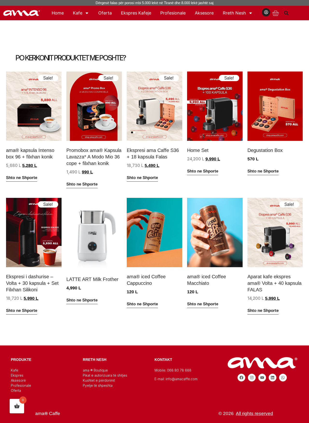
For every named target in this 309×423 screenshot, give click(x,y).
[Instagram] (252, 377)
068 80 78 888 (179, 370)
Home (58, 12)
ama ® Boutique (95, 370)
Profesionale (173, 12)
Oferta (105, 12)
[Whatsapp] (283, 377)
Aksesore (204, 12)
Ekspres (17, 375)
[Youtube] (262, 377)
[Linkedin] (272, 377)
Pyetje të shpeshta (97, 385)
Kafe (77, 12)
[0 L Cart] (275, 13)
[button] (286, 13)
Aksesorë (18, 380)
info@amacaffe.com (181, 379)
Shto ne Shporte (21, 177)
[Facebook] (241, 377)
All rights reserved (254, 413)
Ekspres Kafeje (136, 12)
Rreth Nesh (234, 12)
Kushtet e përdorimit (99, 380)
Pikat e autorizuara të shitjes (105, 375)
